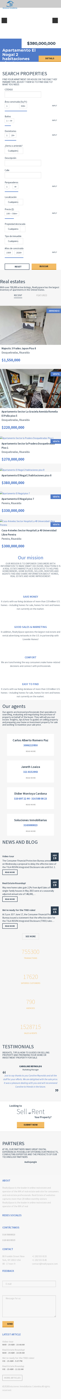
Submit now (31, 1124)
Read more (31, 751)
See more (30, 936)
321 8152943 (30, 772)
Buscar (44, 266)
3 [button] (30, 1100)
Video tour (8, 856)
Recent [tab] (18, 295)
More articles (12, 1377)
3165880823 (30, 825)
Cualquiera (13, 150)
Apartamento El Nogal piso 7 (19, 52)
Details (49, 58)
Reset (18, 266)
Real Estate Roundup (13, 1366)
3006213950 (30, 745)
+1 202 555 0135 (39, 1256)
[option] (30, 31)
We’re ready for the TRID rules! (18, 910)
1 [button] (21, 1100)
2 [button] (25, 1100)
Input (54, 105)
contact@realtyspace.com (45, 1263)
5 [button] (39, 1100)
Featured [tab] (41, 295)
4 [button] (35, 1100)
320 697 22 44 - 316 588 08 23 (30, 798)
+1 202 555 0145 (39, 1260)
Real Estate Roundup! (14, 883)
